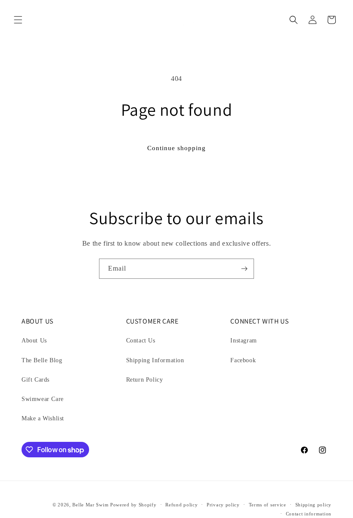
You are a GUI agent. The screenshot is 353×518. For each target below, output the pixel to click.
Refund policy (181, 504)
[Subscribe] (244, 269)
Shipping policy (313, 504)
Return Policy (144, 379)
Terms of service (267, 504)
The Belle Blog (42, 360)
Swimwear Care (43, 399)
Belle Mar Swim (90, 504)
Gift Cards (36, 379)
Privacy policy (223, 504)
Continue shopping (176, 148)
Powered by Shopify (133, 504)
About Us (34, 340)
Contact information (308, 513)
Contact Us (140, 340)
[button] (18, 19)
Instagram (243, 340)
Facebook (243, 360)
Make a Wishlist (43, 418)
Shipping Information (155, 360)
